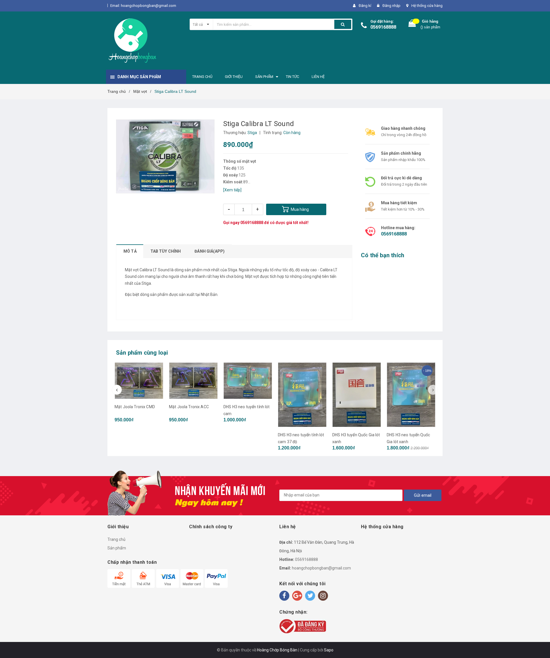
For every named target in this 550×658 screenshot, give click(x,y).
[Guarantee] (302, 625)
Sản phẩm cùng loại (142, 352)
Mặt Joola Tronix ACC (189, 406)
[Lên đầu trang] (540, 646)
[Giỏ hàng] (412, 24)
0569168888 (383, 27)
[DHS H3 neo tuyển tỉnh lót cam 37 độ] (302, 394)
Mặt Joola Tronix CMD (135, 406)
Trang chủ (116, 539)
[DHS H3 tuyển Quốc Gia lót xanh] (356, 394)
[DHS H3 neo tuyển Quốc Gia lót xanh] (411, 394)
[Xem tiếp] (232, 190)
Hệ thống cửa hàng (427, 5)
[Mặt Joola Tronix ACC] (193, 380)
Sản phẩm (116, 548)
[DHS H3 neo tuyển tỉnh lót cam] (247, 380)
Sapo (328, 650)
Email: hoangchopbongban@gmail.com (143, 5)
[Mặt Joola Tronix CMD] (139, 380)
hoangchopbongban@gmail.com (321, 568)
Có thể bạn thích (382, 255)
